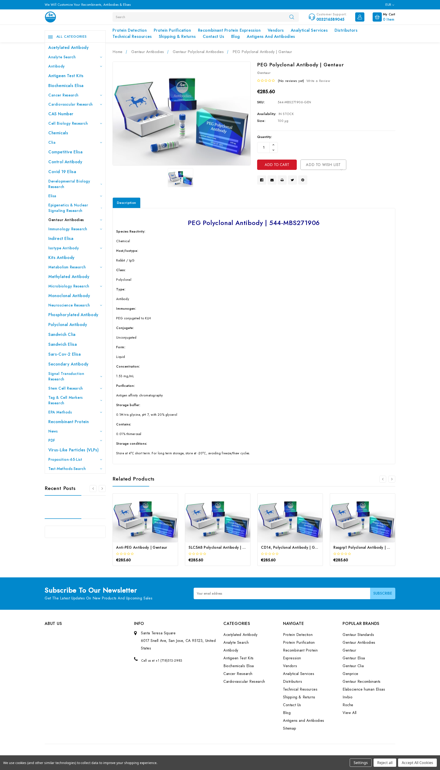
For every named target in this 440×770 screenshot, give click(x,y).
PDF (51, 440)
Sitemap (289, 728)
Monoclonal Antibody (69, 296)
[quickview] (151, 522)
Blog (235, 36)
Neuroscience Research (69, 305)
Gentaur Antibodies (66, 219)
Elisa (52, 196)
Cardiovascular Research (70, 104)
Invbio (348, 697)
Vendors (276, 30)
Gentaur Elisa (354, 658)
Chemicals (58, 133)
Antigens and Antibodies (271, 36)
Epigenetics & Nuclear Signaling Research (68, 207)
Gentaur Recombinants (362, 681)
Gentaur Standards (358, 634)
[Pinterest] (302, 180)
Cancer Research (63, 95)
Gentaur (349, 650)
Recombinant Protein (68, 422)
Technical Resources (132, 36)
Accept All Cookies (417, 762)
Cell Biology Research (68, 123)
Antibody (56, 66)
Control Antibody (65, 162)
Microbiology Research (68, 286)
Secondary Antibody (68, 364)
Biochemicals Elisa (66, 86)
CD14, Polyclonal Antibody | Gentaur (293, 547)
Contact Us (213, 36)
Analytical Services (309, 30)
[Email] (272, 180)
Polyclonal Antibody (67, 325)
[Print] (282, 180)
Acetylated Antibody (68, 48)
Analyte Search (62, 57)
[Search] (291, 17)
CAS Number (61, 114)
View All (350, 712)
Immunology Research (67, 229)
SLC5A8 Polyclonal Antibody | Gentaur (223, 547)
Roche (348, 705)
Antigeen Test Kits (66, 76)
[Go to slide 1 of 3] (93, 488)
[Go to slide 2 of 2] (382, 479)
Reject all (385, 762)
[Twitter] (292, 180)
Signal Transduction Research (66, 376)
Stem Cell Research (65, 388)
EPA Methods (60, 412)
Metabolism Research (67, 267)
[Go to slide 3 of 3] (102, 488)
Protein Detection (130, 30)
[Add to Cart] (139, 522)
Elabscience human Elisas (364, 689)
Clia (51, 142)
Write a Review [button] (318, 80)
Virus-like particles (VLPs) (73, 450)
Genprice (350, 673)
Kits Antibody (61, 258)
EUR (388, 4)
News (53, 431)
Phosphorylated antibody (73, 315)
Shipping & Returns (177, 36)
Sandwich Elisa (62, 344)
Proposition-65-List (65, 459)
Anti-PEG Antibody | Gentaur (141, 547)
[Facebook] (261, 180)
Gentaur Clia (353, 666)
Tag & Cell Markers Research (65, 400)
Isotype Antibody (63, 248)
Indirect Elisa (60, 239)
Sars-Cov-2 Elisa (64, 354)
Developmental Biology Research (69, 184)
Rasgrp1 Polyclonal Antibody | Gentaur (367, 547)
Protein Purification (172, 30)
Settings (361, 762)
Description (126, 202)
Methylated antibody (68, 277)
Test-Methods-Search (67, 468)
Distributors (346, 30)
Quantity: (264, 136)
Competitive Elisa (65, 152)
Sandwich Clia (62, 334)
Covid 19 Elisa (62, 172)
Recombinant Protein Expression (229, 30)
